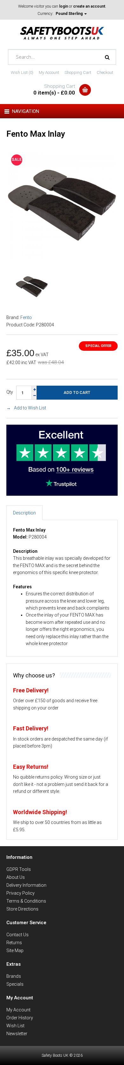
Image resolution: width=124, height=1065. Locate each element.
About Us (15, 877)
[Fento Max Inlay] (62, 257)
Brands (13, 976)
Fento (26, 317)
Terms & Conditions (26, 901)
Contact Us (17, 934)
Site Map (15, 950)
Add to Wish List (30, 407)
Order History (19, 1017)
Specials (15, 984)
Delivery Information (26, 885)
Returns (14, 942)
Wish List (15, 1025)
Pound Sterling (70, 13)
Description (24, 512)
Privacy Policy (20, 893)
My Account (49, 72)
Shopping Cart (78, 72)
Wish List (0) (22, 72)
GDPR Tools (18, 869)
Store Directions (22, 908)
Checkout (105, 72)
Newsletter (16, 1033)
